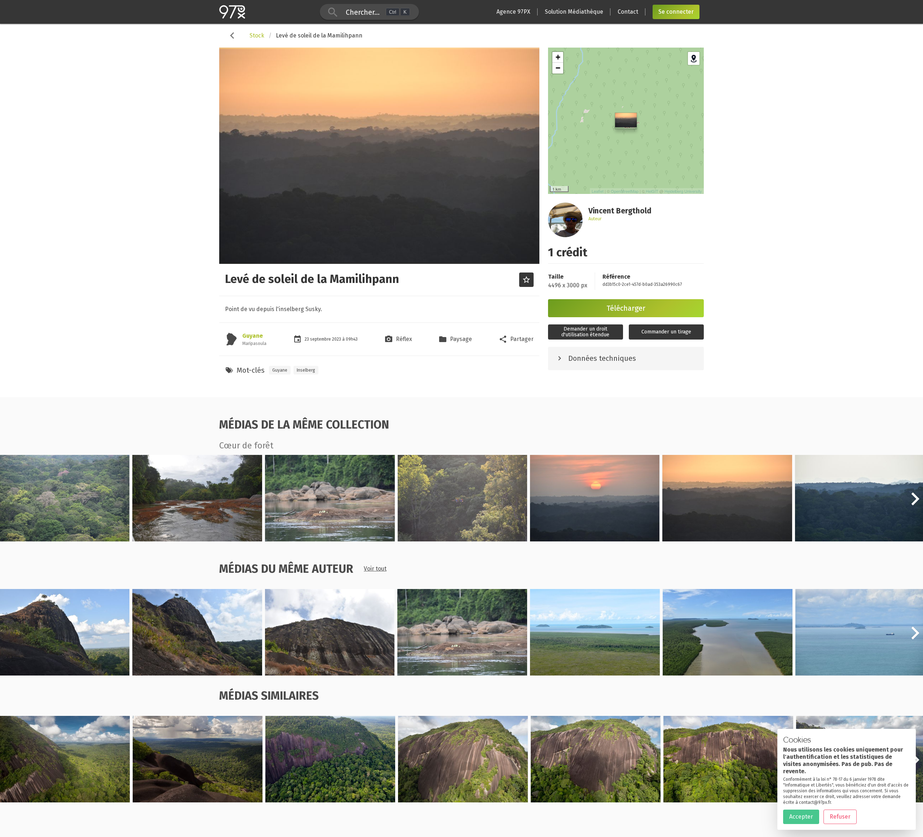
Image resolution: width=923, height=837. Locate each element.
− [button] (558, 67)
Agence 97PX (513, 11)
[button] (915, 503)
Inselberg (306, 370)
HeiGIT (652, 191)
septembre (321, 339)
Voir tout (375, 568)
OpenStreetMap (625, 191)
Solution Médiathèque (574, 11)
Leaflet (598, 191)
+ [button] (558, 57)
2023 (337, 339)
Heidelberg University (683, 191)
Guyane (252, 335)
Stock (256, 35)
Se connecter (676, 11)
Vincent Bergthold (41, 536)
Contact (628, 11)
